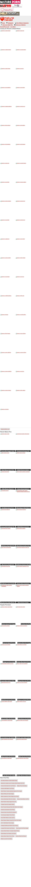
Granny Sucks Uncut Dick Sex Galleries (8, 812)
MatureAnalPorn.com (5, 429)
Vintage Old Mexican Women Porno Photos (9, 825)
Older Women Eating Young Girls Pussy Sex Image (11, 820)
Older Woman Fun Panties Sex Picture (8, 833)
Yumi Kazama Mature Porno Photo (7, 814)
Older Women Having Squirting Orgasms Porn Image (11, 791)
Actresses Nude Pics (7, 24)
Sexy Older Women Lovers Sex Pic (8, 817)
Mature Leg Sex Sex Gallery (6, 838)
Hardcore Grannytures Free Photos (8, 809)
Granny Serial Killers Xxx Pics (23, 799)
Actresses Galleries (21, 24)
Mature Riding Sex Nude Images (7, 793)
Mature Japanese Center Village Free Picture (10, 796)
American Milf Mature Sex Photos (7, 788)
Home (3, 23)
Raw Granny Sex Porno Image (22, 828)
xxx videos (13, 26)
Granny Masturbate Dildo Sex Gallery (8, 799)
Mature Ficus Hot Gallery (22, 785)
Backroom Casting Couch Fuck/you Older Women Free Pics (12, 783)
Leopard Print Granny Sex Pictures (8, 828)
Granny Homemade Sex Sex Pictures (8, 785)
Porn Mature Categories (23, 23)
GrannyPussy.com (4, 26)
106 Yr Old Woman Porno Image (7, 822)
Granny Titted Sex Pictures (21, 836)
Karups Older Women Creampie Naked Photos (10, 830)
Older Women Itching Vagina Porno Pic (8, 801)
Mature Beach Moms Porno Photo (7, 836)
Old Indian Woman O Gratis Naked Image (9, 780)
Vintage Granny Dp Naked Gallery (7, 804)
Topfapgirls (10, 23)
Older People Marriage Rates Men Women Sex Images (11, 807)
